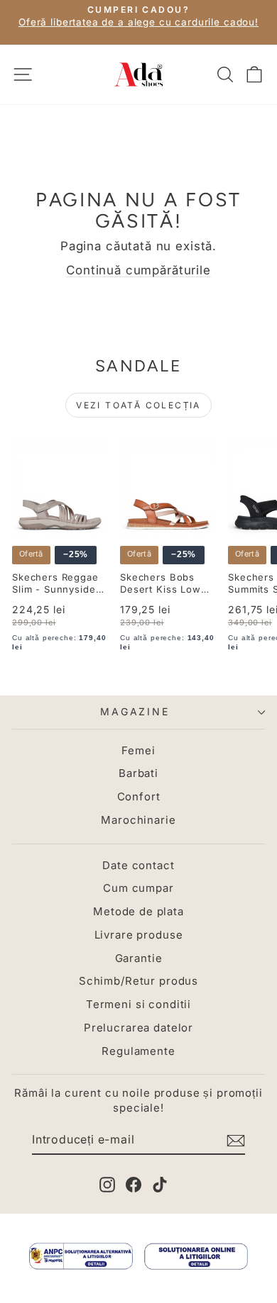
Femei (138, 750)
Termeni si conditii (138, 1004)
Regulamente (138, 1051)
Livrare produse (138, 934)
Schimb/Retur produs (138, 981)
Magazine (134, 711)
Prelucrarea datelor (138, 1027)
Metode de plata (138, 911)
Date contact (138, 865)
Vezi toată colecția (138, 405)
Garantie (139, 958)
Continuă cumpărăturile (138, 270)
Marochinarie (138, 820)
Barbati (138, 773)
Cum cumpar (138, 888)
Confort (139, 796)
